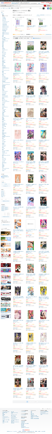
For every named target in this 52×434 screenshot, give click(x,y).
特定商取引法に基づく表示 (30, 431)
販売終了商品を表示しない (5, 176)
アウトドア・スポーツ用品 (6, 419)
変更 (39, 3)
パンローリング (4, 128)
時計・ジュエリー (13, 415)
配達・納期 (22, 424)
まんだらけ (3, 103)
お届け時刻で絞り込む (48, 34)
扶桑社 (3, 74)
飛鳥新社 (3, 119)
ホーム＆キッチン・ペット (6, 417)
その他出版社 (3, 39)
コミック (3, 13)
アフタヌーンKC (4, 23)
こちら (28, 2)
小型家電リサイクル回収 (34, 415)
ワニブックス (3, 122)
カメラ (12, 413)
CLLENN (3, 170)
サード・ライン (4, 169)
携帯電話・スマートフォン (14, 412)
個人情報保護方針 (24, 431)
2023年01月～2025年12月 (4, 209)
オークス (3, 140)
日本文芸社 (3, 55)
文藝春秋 (3, 104)
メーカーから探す (23, 411)
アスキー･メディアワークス (5, 168)
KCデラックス (4, 20)
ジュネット (3, 142)
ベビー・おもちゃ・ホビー (6, 411)
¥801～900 (2, 194)
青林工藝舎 (3, 86)
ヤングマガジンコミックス (5, 21)
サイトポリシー (15, 431)
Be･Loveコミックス (4, 29)
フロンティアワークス (5, 91)
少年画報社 (3, 48)
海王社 (3, 64)
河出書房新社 (3, 81)
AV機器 (3, 420)
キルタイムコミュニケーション (6, 84)
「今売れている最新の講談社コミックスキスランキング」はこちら (43, 15)
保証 (31, 412)
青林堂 (3, 147)
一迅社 (3, 47)
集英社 (3, 36)
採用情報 (36, 431)
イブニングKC (4, 31)
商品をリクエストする (6, 224)
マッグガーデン (4, 66)
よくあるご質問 (43, 431)
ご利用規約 (19, 431)
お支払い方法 (23, 422)
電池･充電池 (12, 420)
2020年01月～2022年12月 (4, 208)
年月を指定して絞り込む (6, 216)
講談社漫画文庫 (4, 30)
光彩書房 (3, 130)
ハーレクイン (3, 139)
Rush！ (3, 167)
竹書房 (3, 45)
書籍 (1, 12)
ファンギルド (3, 160)
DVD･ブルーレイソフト (14, 417)
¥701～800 (2, 193)
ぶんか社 (3, 75)
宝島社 (3, 72)
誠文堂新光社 (3, 94)
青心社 (3, 138)
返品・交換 (32, 413)
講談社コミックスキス (18, 60)
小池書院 (3, 112)
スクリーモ (3, 161)
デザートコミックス (4, 28)
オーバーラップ (4, 53)
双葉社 (3, 46)
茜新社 (3, 149)
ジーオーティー (4, 109)
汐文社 (3, 127)
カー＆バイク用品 (13, 416)
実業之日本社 (3, 65)
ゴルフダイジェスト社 (5, 95)
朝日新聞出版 (3, 85)
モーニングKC (4, 19)
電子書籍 (4, 414)
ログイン (13, 2)
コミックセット (4, 54)
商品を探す (22, 425)
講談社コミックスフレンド (5, 32)
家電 (3, 415)
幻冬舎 (3, 63)
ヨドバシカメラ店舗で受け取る (44, 411)
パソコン (4, 418)
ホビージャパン (4, 80)
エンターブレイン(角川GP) (5, 150)
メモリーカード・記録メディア (15, 419)
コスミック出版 (4, 126)
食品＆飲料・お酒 (5, 412)
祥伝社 (3, 57)
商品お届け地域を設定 (15, 3)
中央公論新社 (3, 62)
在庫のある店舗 (15, 80)
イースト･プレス (4, 93)
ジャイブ (3, 129)
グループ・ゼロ (4, 159)
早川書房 (3, 118)
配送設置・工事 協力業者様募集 (35, 418)
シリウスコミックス (4, 22)
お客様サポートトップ (9, 431)
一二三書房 (3, 110)
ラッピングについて (43, 412)
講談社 (3, 14)
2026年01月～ (3, 210)
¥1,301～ (2, 196)
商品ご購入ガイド (23, 426)
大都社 (3, 113)
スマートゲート (4, 158)
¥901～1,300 (2, 195)
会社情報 (39, 431)
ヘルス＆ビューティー (5, 416)
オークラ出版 (3, 111)
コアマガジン (3, 102)
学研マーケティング (4, 100)
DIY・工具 (12, 411)
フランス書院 (3, 135)
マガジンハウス (4, 73)
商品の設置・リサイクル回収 (25, 423)
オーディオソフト (13, 418)
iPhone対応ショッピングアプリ (25, 427)
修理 (31, 411)
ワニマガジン (3, 120)
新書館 (3, 71)
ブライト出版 (3, 141)
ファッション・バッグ (14, 414)
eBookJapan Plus (4, 162)
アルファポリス (4, 56)
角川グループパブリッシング (5, 38)
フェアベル (3, 148)
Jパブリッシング (4, 92)
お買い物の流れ (23, 421)
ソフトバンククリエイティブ (5, 101)
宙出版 (3, 121)
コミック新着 (3, 37)
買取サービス (32, 414)
